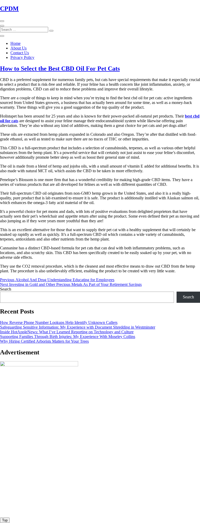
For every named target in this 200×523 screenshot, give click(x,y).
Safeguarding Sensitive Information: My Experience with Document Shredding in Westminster (77, 327)
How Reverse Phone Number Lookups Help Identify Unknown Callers (58, 322)
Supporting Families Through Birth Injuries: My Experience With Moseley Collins (67, 336)
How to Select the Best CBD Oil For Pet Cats (60, 68)
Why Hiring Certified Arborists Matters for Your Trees (44, 341)
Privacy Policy (22, 57)
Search (5, 289)
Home (15, 43)
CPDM (9, 8)
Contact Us (19, 53)
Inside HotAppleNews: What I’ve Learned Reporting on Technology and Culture (67, 332)
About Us (18, 48)
